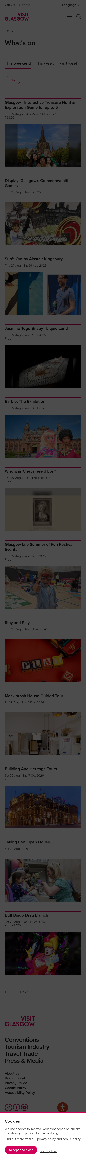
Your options (48, 1151)
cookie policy (71, 1139)
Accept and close (21, 1150)
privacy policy (46, 1139)
